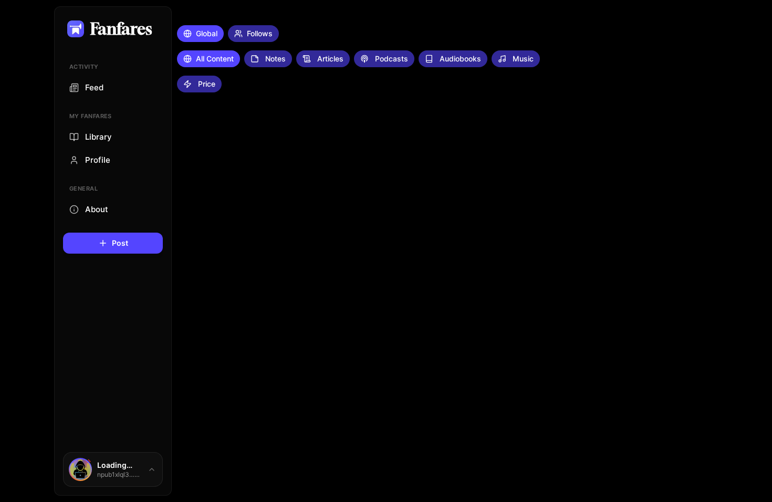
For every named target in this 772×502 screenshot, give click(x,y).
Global (206, 33)
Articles (330, 58)
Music (523, 58)
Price (206, 83)
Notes (275, 58)
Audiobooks (460, 58)
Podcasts (391, 58)
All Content (215, 58)
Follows (260, 33)
